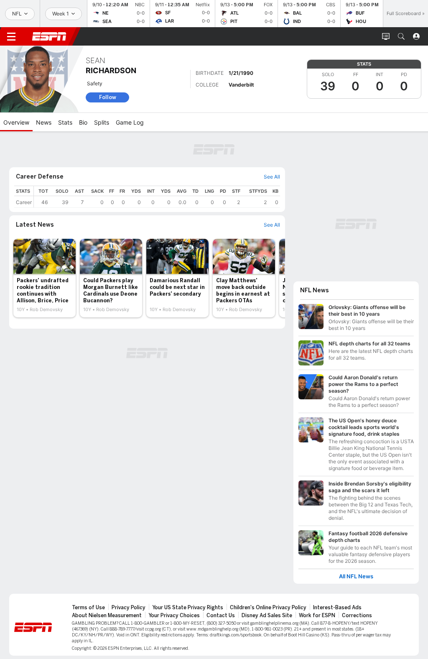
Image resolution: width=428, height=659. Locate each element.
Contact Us (220, 615)
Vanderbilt (241, 85)
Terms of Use (88, 607)
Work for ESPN (317, 615)
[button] (401, 36)
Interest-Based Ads (337, 607)
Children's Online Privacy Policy (268, 607)
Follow (107, 97)
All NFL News (356, 576)
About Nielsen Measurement (107, 615)
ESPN (49, 36)
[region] (157, 197)
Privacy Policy (128, 607)
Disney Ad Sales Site (267, 615)
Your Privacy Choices (174, 615)
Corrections (357, 615)
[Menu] (11, 36)
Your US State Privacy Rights (187, 607)
